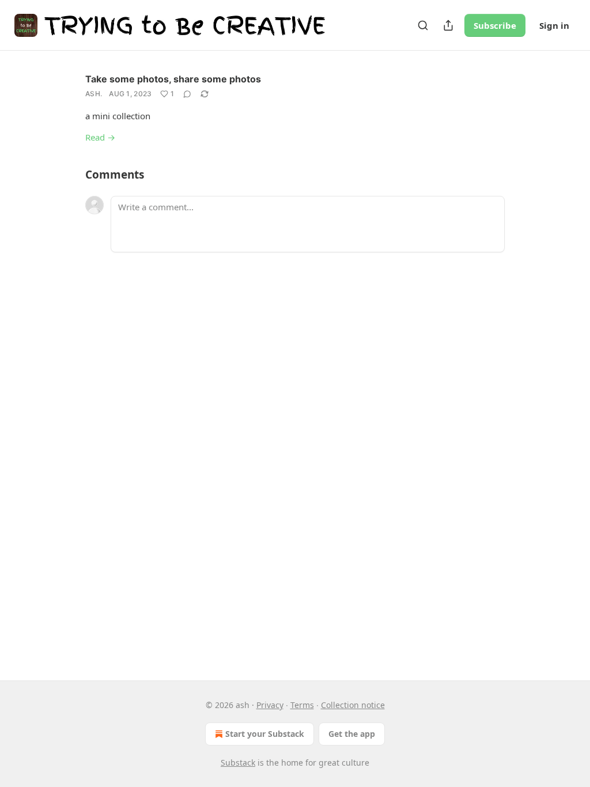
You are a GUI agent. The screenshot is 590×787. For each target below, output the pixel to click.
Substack (238, 762)
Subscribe (495, 25)
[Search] (422, 25)
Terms (302, 704)
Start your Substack (264, 733)
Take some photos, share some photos (173, 79)
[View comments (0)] (187, 94)
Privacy (269, 704)
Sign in (554, 25)
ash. (93, 93)
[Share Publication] (448, 25)
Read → (100, 137)
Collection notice (353, 704)
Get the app (351, 733)
